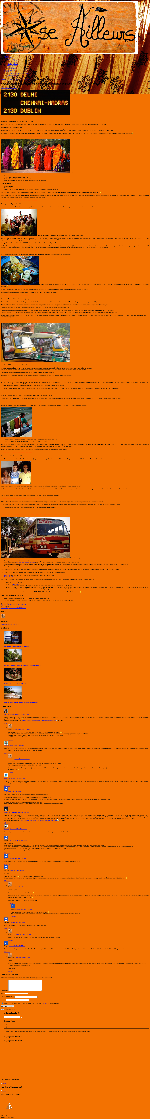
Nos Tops (10, 67)
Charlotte (6, 829)
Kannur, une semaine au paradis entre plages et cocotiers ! (21, 702)
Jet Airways (16, 584)
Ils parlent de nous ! (13, 75)
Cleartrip (7, 575)
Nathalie (6, 745)
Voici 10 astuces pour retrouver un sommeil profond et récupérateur (38, 820)
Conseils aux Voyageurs (10, 65)
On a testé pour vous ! (10, 70)
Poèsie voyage (8, 714)
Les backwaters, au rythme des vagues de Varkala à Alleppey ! (22, 665)
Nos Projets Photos (13, 64)
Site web (3, 1000)
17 (10, 88)
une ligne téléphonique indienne (25, 562)
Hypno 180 (7, 812)
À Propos (6, 71)
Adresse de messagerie (7, 996)
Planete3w (7, 778)
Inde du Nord (14, 60)
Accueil (6, 56)
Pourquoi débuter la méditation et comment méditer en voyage (39, 720)
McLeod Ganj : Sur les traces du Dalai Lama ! (13, 608)
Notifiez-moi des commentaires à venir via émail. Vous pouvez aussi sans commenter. (31, 1003)
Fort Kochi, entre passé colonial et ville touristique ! (19, 684)
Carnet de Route (8, 57)
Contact (6, 76)
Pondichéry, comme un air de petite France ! (17, 646)
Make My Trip (8, 576)
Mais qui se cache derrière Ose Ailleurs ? (19, 73)
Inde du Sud (14, 62)
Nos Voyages (11, 59)
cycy (5, 858)
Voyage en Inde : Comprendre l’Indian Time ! (13, 604)
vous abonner (45, 1003)
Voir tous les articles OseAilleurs (10, 624)
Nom (3, 993)
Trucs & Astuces (12, 68)
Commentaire (4, 990)
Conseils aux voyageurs (12, 79)
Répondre (7, 723)
